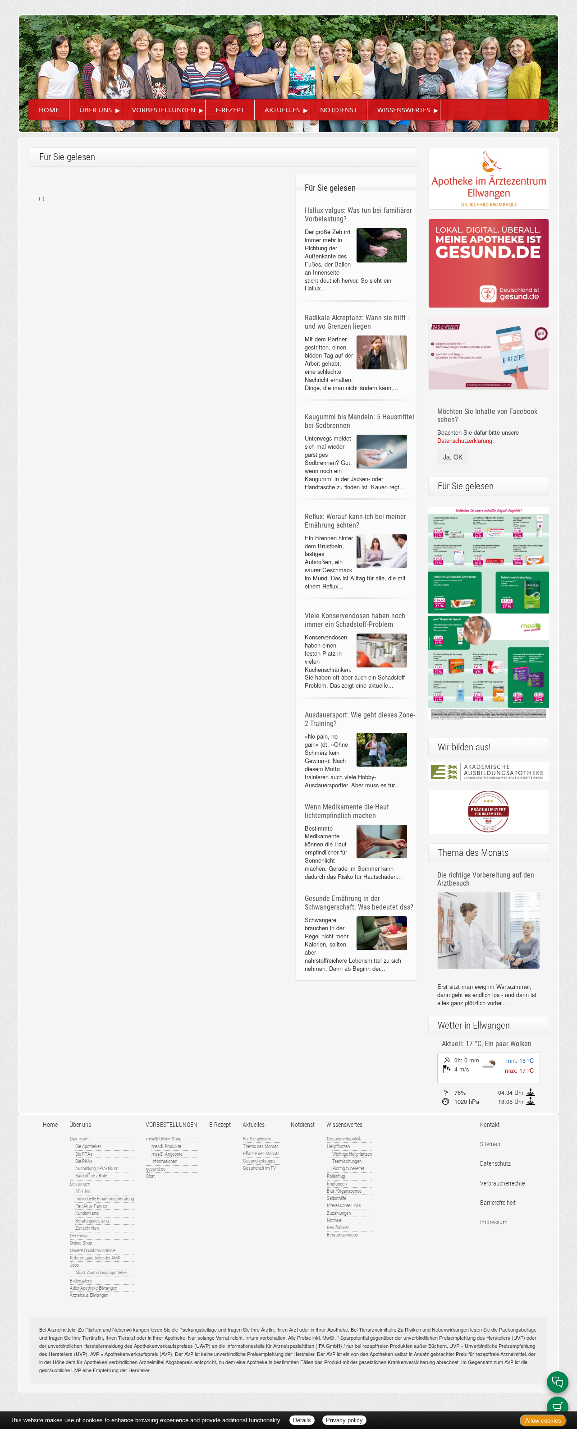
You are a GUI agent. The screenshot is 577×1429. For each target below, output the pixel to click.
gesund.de (155, 1169)
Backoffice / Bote (91, 1176)
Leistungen (80, 1184)
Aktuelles (282, 109)
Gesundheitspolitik (344, 1139)
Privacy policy (344, 1420)
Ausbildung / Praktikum (96, 1169)
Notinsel (334, 1220)
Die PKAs (83, 1161)
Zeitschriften (87, 1228)
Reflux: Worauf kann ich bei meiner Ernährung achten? (355, 520)
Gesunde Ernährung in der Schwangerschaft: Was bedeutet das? (359, 902)
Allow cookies (543, 1420)
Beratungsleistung (92, 1221)
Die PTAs (83, 1154)
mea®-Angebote (167, 1154)
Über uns (95, 109)
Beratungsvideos (342, 1235)
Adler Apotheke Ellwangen (93, 1288)
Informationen (164, 1161)
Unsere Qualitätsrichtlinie (92, 1251)
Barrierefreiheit (498, 1203)
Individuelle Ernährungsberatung (104, 1199)
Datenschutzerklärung (464, 440)
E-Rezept (229, 109)
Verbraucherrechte (502, 1183)
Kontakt (489, 1125)
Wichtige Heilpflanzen (352, 1154)
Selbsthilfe (336, 1198)
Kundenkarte (87, 1213)
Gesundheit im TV (259, 1168)
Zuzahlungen (339, 1213)
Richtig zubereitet (348, 1169)
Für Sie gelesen (257, 1139)
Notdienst (338, 109)
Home (49, 109)
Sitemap (490, 1144)
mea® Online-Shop (163, 1139)
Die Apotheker (88, 1146)
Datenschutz (495, 1163)
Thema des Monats (261, 1146)
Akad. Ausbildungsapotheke (101, 1273)
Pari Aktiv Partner (91, 1206)
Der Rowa (78, 1236)
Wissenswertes (403, 109)
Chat (150, 1176)
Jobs (74, 1265)
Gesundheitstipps (259, 1161)
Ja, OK (453, 456)
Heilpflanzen (338, 1146)
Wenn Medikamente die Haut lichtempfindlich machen (347, 811)
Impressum (494, 1222)
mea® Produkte (166, 1146)
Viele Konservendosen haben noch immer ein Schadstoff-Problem (355, 620)
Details (302, 1420)
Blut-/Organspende (344, 1191)
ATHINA (83, 1192)
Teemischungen (347, 1161)
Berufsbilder (338, 1228)
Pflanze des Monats (261, 1154)
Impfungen (337, 1184)
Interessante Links (344, 1205)
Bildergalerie (81, 1281)
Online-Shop (81, 1243)
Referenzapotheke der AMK (95, 1258)
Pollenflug (336, 1176)
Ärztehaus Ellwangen (89, 1295)
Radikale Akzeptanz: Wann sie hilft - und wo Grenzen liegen (357, 322)
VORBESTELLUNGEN (163, 109)
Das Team (79, 1139)
